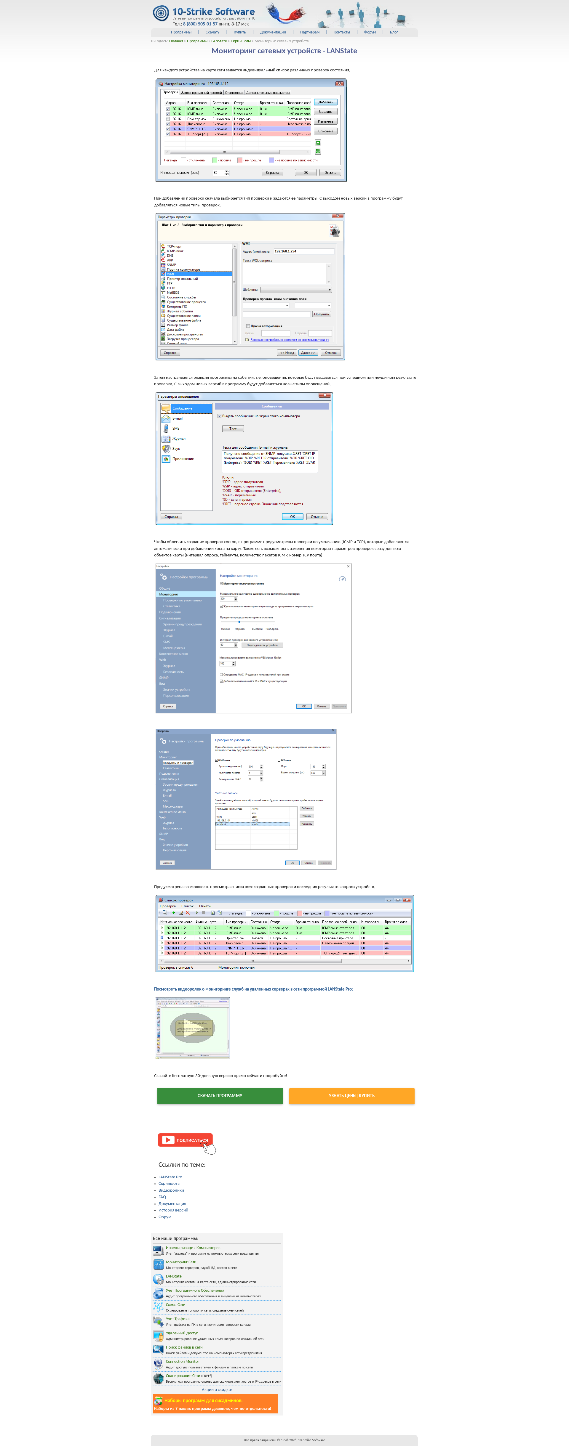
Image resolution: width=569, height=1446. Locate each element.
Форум (370, 32)
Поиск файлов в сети (184, 1347)
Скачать (213, 32)
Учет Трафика (178, 1319)
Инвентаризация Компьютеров (193, 1248)
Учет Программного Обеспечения (195, 1290)
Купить (240, 32)
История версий (173, 1210)
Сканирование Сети (183, 1376)
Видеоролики (171, 1190)
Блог (394, 32)
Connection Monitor (182, 1362)
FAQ (162, 1197)
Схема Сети (176, 1305)
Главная (176, 41)
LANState (219, 41)
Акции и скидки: (217, 1390)
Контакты (342, 32)
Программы (181, 32)
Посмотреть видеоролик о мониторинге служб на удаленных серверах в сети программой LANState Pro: (253, 989)
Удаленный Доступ (182, 1333)
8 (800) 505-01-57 (200, 24)
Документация (273, 32)
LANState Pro (170, 1177)
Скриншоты (241, 41)
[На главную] (204, 14)
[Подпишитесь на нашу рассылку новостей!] (186, 1143)
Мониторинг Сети (181, 1262)
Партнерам (309, 32)
